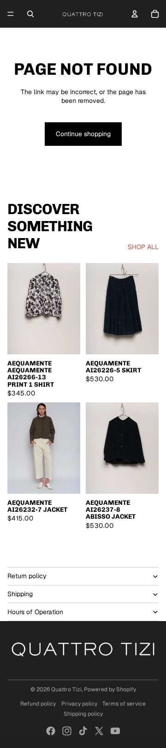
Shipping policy (83, 714)
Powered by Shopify (110, 689)
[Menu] (10, 13)
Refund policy (38, 703)
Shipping (20, 594)
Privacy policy (79, 703)
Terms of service (124, 703)
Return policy (27, 576)
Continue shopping (83, 134)
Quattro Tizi (66, 689)
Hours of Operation (35, 612)
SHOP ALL (143, 247)
